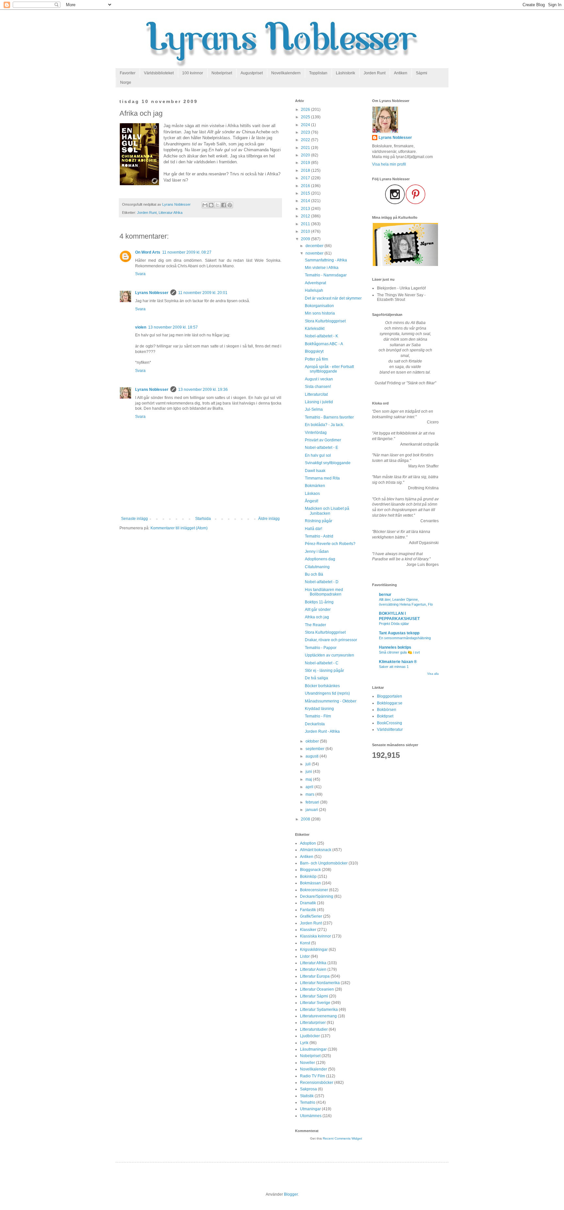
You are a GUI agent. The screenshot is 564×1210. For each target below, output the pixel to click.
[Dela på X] (217, 205)
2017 (306, 178)
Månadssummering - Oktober (330, 701)
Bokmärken (315, 485)
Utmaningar (310, 1109)
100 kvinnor (192, 73)
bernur (385, 594)
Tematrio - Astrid (319, 536)
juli (309, 764)
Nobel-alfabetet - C (321, 663)
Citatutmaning (317, 567)
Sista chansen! (318, 386)
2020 (306, 155)
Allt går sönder (318, 609)
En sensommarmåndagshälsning (405, 638)
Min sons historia (320, 313)
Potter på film (316, 359)
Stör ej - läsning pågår (324, 670)
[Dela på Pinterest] (230, 205)
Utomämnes (310, 1116)
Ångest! (311, 501)
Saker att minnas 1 (394, 667)
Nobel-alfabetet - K (321, 336)
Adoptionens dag (320, 559)
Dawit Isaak (315, 470)
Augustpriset (252, 73)
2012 (306, 216)
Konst (305, 943)
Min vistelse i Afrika (321, 267)
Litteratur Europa (315, 976)
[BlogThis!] (211, 205)
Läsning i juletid (319, 402)
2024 (306, 125)
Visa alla (433, 673)
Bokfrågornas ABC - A (324, 344)
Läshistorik (345, 73)
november (315, 253)
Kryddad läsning (319, 708)
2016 (306, 186)
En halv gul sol (318, 455)
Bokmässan (310, 883)
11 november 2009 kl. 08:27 (187, 252)
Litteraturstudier (314, 1029)
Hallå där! (313, 528)
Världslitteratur (390, 729)
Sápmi (421, 73)
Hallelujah (314, 290)
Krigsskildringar (314, 949)
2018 (306, 170)
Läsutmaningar (313, 1049)
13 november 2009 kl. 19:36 (203, 389)
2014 (306, 201)
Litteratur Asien (313, 969)
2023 (306, 132)
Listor (305, 956)
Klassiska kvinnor (315, 936)
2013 (306, 208)
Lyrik (304, 1042)
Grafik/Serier (311, 916)
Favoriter (127, 73)
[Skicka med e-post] (205, 205)
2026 (306, 109)
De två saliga (316, 678)
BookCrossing (389, 723)
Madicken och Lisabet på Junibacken (327, 510)
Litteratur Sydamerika (319, 1009)
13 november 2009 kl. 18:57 (173, 327)
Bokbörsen (386, 709)
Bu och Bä (314, 574)
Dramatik (308, 903)
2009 (306, 239)
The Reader (315, 625)
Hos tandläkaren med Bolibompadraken (324, 592)
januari (312, 809)
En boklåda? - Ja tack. (324, 424)
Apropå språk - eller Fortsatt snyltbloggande (329, 369)
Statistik (307, 1096)
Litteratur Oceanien (317, 989)
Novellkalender (313, 1069)
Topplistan (318, 73)
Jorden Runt (374, 73)
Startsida (203, 518)
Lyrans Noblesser (151, 292)
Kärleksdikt (314, 328)
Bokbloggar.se (389, 703)
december (315, 245)
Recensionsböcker (316, 1082)
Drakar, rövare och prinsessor (331, 640)
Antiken (400, 73)
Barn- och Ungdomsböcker (324, 863)
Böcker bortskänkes (322, 686)
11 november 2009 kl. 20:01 (202, 292)
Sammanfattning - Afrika (326, 260)
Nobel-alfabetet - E (321, 447)
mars (310, 794)
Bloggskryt (314, 351)
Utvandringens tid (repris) (327, 693)
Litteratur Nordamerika (320, 983)
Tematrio (307, 1102)
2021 (306, 147)
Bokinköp (308, 876)
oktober (313, 741)
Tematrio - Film (318, 716)
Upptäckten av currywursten (329, 655)
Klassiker (308, 929)
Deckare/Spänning (316, 896)
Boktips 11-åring (319, 602)
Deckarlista (315, 724)
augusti (313, 756)
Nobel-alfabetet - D (321, 582)
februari (313, 802)
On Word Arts (147, 252)
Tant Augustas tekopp (399, 633)
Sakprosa (308, 1089)
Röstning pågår (318, 521)
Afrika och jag (317, 617)
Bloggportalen (389, 696)
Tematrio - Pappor (321, 647)
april (310, 787)
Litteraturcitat (316, 394)
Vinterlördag (316, 432)
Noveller (307, 1062)
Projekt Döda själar (394, 624)
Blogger (291, 1194)
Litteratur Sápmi (314, 996)
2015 (306, 193)
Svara (140, 274)
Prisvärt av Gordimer (323, 440)
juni (309, 771)
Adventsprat (315, 283)
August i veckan (319, 379)
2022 (306, 140)
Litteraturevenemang (318, 1016)
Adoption (308, 843)
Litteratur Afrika (170, 212)
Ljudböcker (310, 1036)
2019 (306, 162)
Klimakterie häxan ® (398, 661)
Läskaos (312, 493)
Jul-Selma (314, 409)
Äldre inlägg (269, 518)
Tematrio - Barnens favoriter (329, 417)
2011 (306, 224)
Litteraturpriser (313, 1022)
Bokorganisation (319, 305)
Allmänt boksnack (315, 850)
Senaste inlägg (134, 518)
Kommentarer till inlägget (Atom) (179, 528)
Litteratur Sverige (315, 1002)
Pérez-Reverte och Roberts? (330, 543)
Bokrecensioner (314, 890)
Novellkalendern (286, 73)
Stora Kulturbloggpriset (325, 321)
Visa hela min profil (389, 164)
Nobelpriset (222, 73)
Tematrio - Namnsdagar (326, 275)
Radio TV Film (312, 1076)
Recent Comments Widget (342, 1138)
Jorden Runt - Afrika (322, 731)
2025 (306, 117)
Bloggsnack (310, 869)
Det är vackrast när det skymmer (333, 298)
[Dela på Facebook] (223, 205)
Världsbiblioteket (159, 73)
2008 (306, 819)
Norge (125, 82)
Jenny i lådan (317, 551)
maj (309, 779)
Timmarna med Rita (322, 478)
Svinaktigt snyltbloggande (328, 463)
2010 (306, 231)
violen (140, 327)
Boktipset (385, 716)
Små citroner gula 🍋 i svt (399, 652)
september (315, 748)
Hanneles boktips (395, 647)
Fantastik (308, 910)
